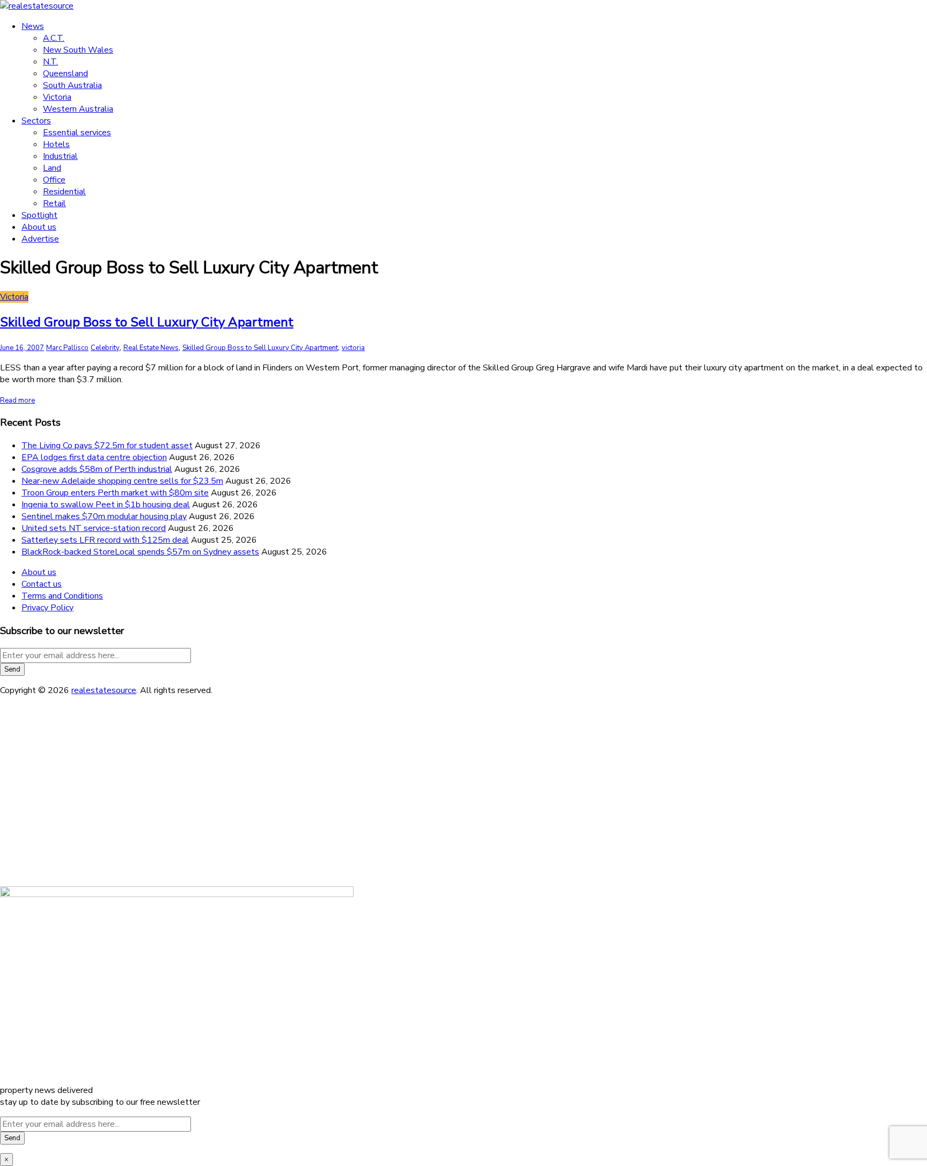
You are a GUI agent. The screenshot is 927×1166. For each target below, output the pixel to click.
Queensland (65, 73)
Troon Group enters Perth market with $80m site (115, 493)
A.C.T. (53, 38)
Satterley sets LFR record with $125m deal (105, 540)
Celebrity (105, 348)
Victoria (57, 97)
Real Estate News (151, 348)
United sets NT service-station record (93, 528)
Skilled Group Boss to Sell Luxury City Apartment (146, 322)
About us (38, 227)
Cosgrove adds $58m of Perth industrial (96, 469)
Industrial (60, 156)
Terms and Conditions (62, 596)
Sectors (36, 121)
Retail (54, 203)
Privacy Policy (47, 608)
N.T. (50, 62)
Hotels (56, 144)
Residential (64, 192)
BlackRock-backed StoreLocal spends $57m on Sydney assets (140, 552)
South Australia (72, 85)
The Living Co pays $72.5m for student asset (107, 445)
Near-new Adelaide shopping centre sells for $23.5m (122, 481)
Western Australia (78, 109)
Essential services (77, 133)
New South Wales (78, 50)
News (32, 26)
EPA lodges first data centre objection (94, 457)
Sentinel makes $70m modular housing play (104, 516)
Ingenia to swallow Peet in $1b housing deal (105, 505)
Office (54, 180)
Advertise (40, 239)
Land (52, 168)
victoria (353, 348)
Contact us (41, 584)
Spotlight (39, 215)
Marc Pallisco (67, 348)
